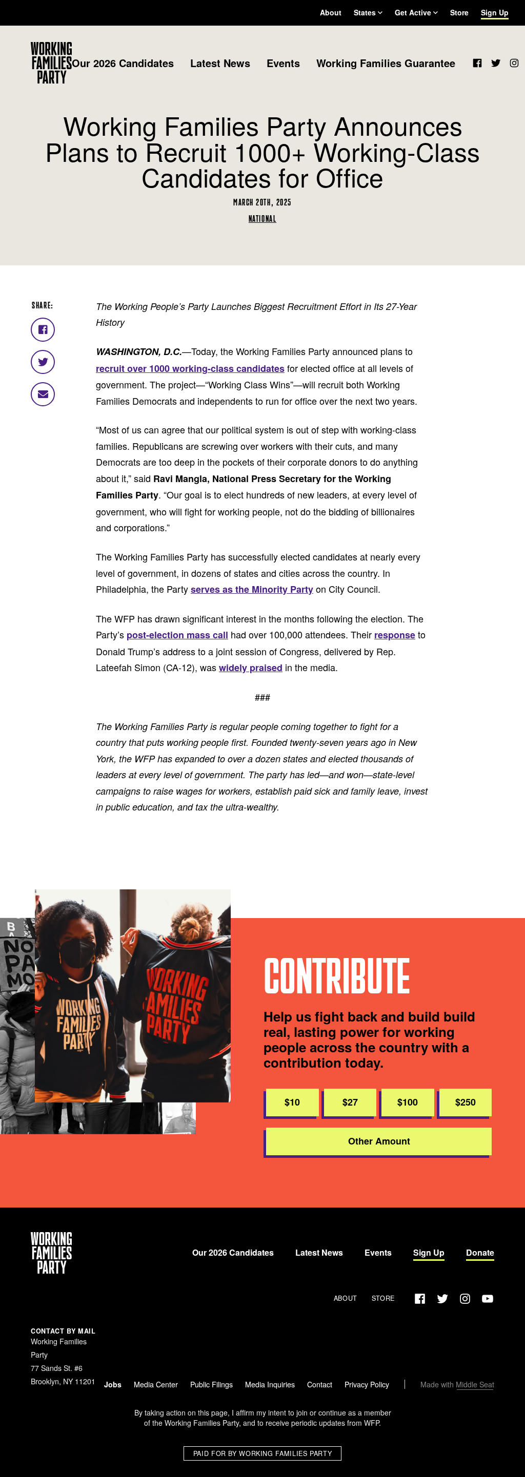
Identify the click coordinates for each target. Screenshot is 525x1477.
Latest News (220, 62)
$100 (407, 1102)
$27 (350, 1102)
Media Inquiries (270, 1384)
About (330, 12)
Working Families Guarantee (385, 62)
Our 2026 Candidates (123, 62)
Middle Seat (475, 1384)
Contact (319, 1384)
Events (283, 62)
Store (459, 12)
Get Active (413, 12)
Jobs (113, 1384)
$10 (292, 1102)
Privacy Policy (367, 1384)
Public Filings (211, 1384)
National (262, 218)
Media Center (156, 1384)
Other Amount (379, 1141)
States (365, 12)
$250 (465, 1102)
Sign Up (495, 12)
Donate (480, 1252)
